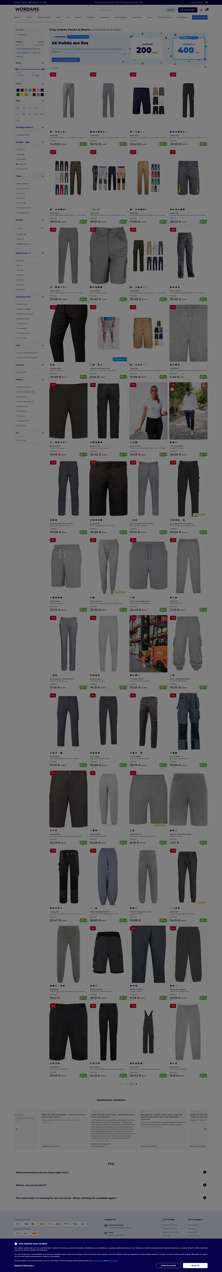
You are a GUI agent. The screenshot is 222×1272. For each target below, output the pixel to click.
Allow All (195, 1265)
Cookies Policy (98, 1261)
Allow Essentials (168, 1265)
